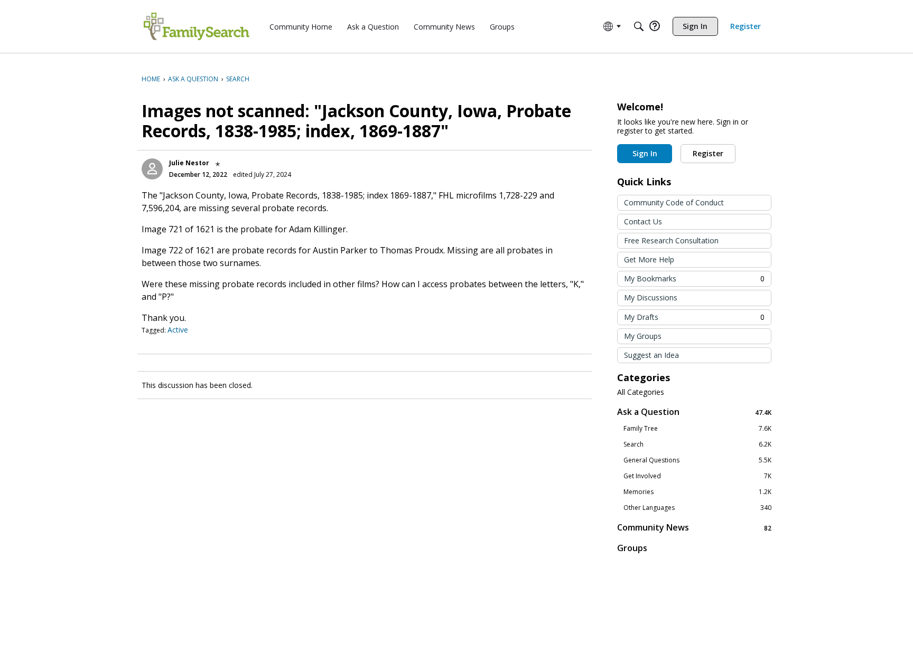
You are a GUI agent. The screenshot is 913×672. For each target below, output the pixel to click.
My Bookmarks (694, 278)
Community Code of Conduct (674, 202)
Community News (694, 527)
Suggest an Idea (651, 355)
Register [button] (708, 153)
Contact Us (643, 221)
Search (697, 444)
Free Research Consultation (671, 240)
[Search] (638, 26)
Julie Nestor (189, 162)
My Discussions (650, 297)
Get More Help (649, 259)
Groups (632, 548)
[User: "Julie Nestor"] (152, 168)
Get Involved (697, 476)
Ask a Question (694, 412)
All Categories (640, 392)
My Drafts (694, 317)
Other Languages (697, 508)
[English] (196, 26)
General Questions (697, 460)
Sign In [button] (644, 153)
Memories (697, 492)
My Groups (643, 336)
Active (177, 330)
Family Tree (697, 428)
